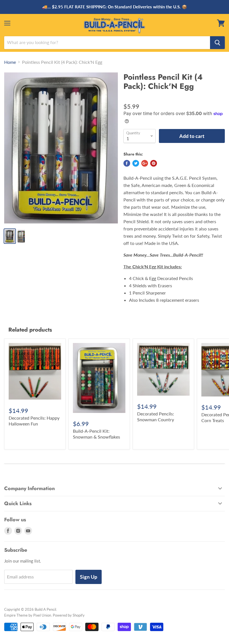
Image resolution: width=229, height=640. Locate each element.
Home (10, 62)
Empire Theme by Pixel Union (27, 615)
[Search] (217, 42)
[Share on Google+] (144, 163)
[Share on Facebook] (126, 163)
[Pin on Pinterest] (153, 163)
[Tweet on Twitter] (135, 163)
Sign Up (88, 577)
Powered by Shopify (69, 615)
